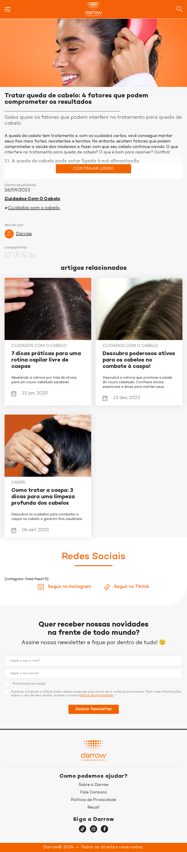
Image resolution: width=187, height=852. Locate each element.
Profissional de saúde (29, 684)
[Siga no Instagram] (93, 829)
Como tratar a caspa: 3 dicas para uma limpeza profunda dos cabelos (43, 497)
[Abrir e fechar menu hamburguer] (7, 9)
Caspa (18, 482)
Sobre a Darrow (93, 785)
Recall (93, 807)
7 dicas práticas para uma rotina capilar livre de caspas (46, 360)
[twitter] (8, 255)
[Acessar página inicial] (93, 9)
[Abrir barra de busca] (179, 9)
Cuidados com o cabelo (32, 199)
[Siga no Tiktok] (82, 829)
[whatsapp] (24, 255)
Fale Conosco (93, 792)
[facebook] (16, 255)
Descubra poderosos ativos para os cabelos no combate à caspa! (139, 360)
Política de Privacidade (95, 695)
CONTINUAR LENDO (93, 168)
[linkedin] (32, 255)
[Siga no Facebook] (104, 829)
